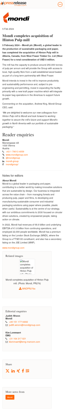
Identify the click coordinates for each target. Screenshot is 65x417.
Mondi (10, 397)
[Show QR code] (28, 371)
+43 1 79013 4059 (15, 151)
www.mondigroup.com (17, 154)
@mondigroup (13, 157)
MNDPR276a (28, 288)
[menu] (60, 4)
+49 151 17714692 (18, 321)
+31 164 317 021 (17, 338)
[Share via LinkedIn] (13, 371)
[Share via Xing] (18, 371)
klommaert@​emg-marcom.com (24, 341)
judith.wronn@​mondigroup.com (24, 324)
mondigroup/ (12, 164)
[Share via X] (8, 371)
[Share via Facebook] (23, 371)
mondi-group (12, 161)
